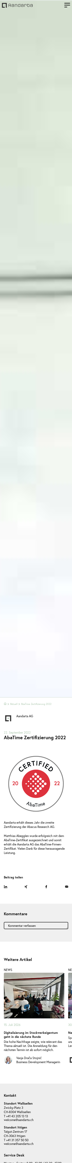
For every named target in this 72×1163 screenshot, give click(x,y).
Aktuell (13, 704)
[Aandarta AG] (17, 6)
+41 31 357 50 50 (17, 1140)
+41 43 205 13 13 (17, 1116)
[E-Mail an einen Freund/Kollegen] (66, 886)
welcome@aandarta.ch (19, 1119)
